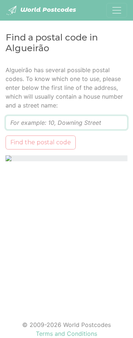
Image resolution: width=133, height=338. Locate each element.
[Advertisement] (66, 236)
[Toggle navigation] (116, 10)
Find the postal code (40, 142)
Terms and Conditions (66, 333)
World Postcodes (47, 9)
